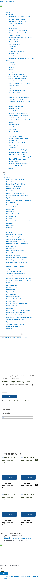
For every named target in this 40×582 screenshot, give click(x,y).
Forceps (11, 72)
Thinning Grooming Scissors (17, 113)
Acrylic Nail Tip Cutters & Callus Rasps (20, 118)
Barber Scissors (13, 124)
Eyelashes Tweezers (15, 131)
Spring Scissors (13, 161)
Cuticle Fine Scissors (15, 26)
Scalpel (10, 69)
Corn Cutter (12, 65)
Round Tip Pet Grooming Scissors (19, 101)
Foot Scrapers (13, 39)
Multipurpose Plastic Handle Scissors (20, 33)
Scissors (11, 168)
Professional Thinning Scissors (18, 21)
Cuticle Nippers (13, 129)
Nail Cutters (12, 46)
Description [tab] (6, 409)
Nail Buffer (11, 62)
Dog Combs (12, 88)
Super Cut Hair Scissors (16, 111)
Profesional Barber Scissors (17, 166)
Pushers (11, 67)
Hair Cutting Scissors (15, 136)
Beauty (9, 376)
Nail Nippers (12, 147)
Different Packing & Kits (16, 51)
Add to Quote (9, 396)
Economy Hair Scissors (15, 95)
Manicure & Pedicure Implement (18, 138)
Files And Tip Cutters (15, 42)
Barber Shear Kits (14, 127)
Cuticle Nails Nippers (15, 44)
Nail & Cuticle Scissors (15, 23)
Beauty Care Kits (13, 53)
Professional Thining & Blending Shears (21, 157)
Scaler (10, 104)
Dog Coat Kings (13, 85)
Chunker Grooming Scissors (17, 76)
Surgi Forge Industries (7, 1)
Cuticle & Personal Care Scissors (19, 81)
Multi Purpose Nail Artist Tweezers (19, 143)
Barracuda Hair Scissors (16, 74)
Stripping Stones (13, 108)
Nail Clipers (12, 49)
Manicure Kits (12, 141)
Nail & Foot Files (13, 145)
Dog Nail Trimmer (14, 92)
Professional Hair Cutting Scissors (19, 16)
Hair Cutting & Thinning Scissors (18, 99)
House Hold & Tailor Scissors (17, 30)
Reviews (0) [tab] (6, 413)
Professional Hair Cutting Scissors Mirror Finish (20, 59)
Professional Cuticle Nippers (17, 152)
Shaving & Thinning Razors (17, 159)
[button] (20, 173)
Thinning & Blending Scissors (17, 163)
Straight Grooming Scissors (17, 106)
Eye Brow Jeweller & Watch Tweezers (20, 37)
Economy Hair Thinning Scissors (18, 97)
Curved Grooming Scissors (17, 78)
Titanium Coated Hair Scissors (18, 115)
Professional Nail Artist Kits (17, 154)
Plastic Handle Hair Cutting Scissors (20, 150)
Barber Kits (12, 56)
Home (8, 12)
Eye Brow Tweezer (14, 35)
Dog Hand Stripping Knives (17, 90)
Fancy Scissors (13, 28)
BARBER (11, 122)
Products (9, 14)
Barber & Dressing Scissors (17, 19)
